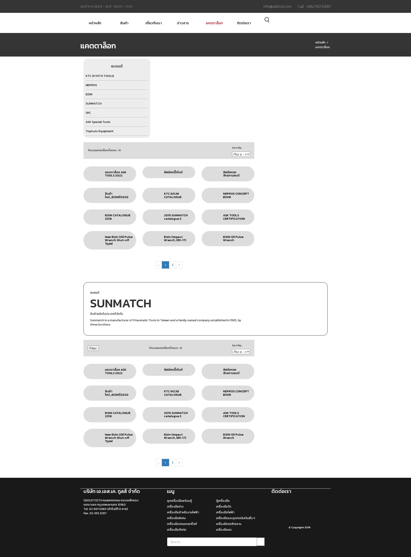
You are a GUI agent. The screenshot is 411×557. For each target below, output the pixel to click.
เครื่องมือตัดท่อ (176, 529)
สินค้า (124, 23)
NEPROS (91, 85)
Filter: (93, 348)
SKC (88, 113)
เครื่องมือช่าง (175, 506)
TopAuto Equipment (99, 131)
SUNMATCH (93, 103)
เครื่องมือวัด (223, 506)
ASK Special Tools (98, 122)
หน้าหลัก (95, 23)
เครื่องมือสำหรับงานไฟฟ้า (183, 512)
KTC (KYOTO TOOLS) (100, 76)
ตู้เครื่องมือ (223, 501)
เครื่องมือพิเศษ (176, 518)
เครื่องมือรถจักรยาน (228, 524)
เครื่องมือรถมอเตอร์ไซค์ (182, 524)
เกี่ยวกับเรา (154, 23)
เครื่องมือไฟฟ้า (225, 512)
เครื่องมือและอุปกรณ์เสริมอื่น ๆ (235, 518)
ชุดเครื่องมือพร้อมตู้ (179, 501)
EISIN (89, 94)
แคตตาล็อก (214, 23)
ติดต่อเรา (244, 23)
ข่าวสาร (183, 23)
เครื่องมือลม (223, 529)
